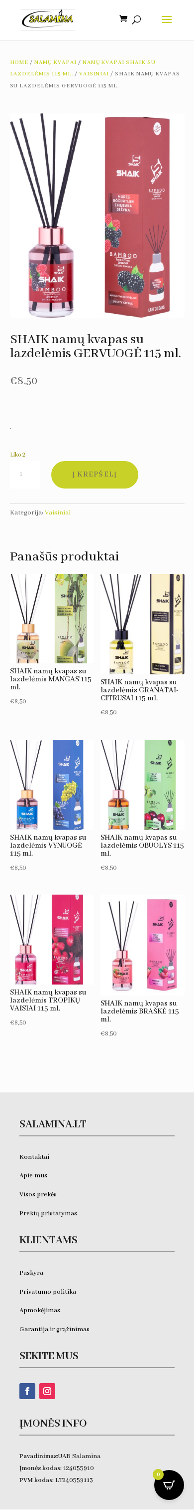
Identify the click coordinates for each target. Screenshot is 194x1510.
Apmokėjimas (39, 1310)
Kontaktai (34, 1157)
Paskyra (31, 1273)
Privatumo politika (47, 1292)
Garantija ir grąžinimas (54, 1329)
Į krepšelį (94, 474)
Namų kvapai (55, 62)
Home (19, 62)
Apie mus (33, 1175)
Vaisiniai (94, 73)
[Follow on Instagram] (47, 1391)
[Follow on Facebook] (27, 1391)
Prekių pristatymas (49, 1213)
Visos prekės (38, 1194)
